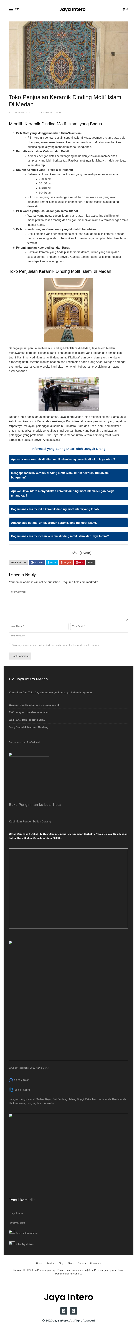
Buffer (91, 562)
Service (50, 1263)
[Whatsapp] (73, 1311)
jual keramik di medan (22, 113)
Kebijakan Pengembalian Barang (30, 821)
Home (39, 1263)
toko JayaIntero (25, 1244)
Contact (82, 1263)
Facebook (38, 562)
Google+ (66, 562)
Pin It (80, 562)
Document (95, 1263)
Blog (61, 1263)
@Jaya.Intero (17, 1222)
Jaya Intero (16, 1213)
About (71, 1263)
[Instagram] (63, 1311)
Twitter (52, 562)
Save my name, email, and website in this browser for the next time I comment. (56, 645)
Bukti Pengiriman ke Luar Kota (35, 804)
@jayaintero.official (26, 1233)
